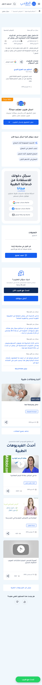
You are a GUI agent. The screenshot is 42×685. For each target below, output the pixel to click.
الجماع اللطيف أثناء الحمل (27, 154)
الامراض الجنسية (18, 11)
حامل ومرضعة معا (31, 404)
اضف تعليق (19, 255)
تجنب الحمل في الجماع (28, 148)
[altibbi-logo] (28, 4)
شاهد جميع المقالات (21, 431)
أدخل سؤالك (21, 298)
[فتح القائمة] (38, 4)
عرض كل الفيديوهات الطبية (21, 587)
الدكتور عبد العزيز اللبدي (23, 69)
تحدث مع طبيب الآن (21, 290)
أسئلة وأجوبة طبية (30, 11)
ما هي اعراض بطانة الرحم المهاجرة (23, 475)
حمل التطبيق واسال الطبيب (22, 122)
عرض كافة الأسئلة (21, 369)
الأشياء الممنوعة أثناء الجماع (23, 143)
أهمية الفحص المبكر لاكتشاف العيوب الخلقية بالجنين (22, 561)
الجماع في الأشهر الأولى (28, 159)
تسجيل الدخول (6, 4)
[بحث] (14, 4)
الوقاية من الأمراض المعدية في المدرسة (21, 518)
